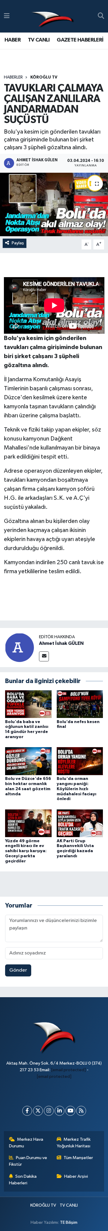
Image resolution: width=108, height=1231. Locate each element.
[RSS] (81, 1111)
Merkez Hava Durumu (26, 1142)
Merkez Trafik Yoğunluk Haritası (74, 1142)
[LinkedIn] (59, 1111)
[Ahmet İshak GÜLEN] (19, 647)
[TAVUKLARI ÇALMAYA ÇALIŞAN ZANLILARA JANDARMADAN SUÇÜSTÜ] (54, 204)
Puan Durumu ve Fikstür (28, 1161)
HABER (12, 40)
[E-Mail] (44, 656)
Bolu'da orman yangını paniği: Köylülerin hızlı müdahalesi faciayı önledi (76, 789)
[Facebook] (27, 1111)
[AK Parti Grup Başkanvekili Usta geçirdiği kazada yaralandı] (80, 823)
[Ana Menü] (7, 16)
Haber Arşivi (76, 1176)
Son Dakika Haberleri (23, 1179)
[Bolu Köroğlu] (52, 16)
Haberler (13, 77)
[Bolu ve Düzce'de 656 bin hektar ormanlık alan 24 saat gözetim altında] (28, 761)
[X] (38, 1111)
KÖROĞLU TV (43, 77)
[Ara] (101, 16)
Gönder (18, 970)
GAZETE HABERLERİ (80, 40)
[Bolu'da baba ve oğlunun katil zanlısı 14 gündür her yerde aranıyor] (28, 704)
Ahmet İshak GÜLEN (61, 643)
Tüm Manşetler (78, 1157)
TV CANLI (39, 40)
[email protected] (68, 1070)
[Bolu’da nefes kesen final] (80, 704)
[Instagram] (49, 1111)
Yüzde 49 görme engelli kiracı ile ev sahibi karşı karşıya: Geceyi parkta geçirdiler (25, 851)
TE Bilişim (68, 1222)
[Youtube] (70, 1111)
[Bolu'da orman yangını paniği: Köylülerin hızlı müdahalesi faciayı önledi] (80, 761)
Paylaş (18, 243)
